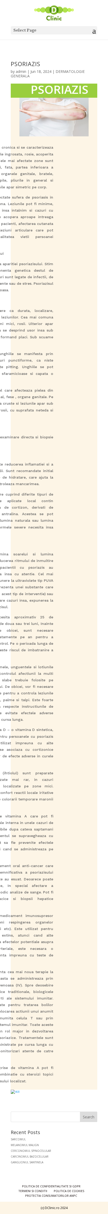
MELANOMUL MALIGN (25, 1145)
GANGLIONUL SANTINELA (27, 1162)
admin (21, 71)
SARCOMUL (18, 1139)
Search (88, 1116)
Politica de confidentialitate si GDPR (51, 1186)
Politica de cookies (69, 1191)
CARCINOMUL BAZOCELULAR (29, 1156)
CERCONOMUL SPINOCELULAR (31, 1151)
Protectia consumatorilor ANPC (51, 1196)
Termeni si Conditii (32, 1191)
